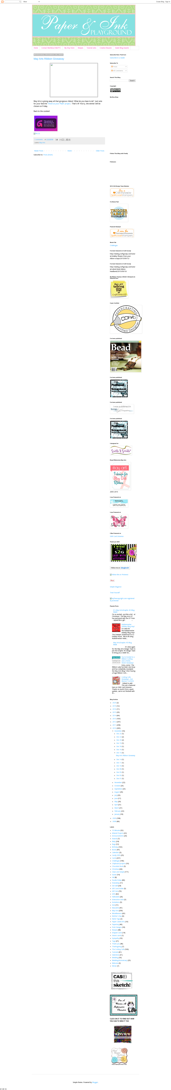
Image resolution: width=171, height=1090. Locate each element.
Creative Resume (106, 48)
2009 (114, 818)
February (117, 811)
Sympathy (115, 938)
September (118, 789)
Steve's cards (116, 935)
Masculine (115, 908)
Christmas (115, 869)
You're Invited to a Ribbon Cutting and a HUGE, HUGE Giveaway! (128, 660)
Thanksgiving (117, 946)
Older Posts (100, 151)
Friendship (115, 883)
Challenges (114, 245)
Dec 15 (119, 753)
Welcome (115, 963)
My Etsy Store (69, 48)
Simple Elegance (115, 587)
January (117, 814)
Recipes (80, 48)
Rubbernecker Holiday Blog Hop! (128, 625)
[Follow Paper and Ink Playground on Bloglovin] (120, 569)
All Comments (118, 71)
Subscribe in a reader (117, 58)
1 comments (39, 139)
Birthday (115, 847)
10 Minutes (116, 830)
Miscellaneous (117, 913)
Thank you (116, 944)
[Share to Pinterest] (69, 139)
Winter (114, 966)
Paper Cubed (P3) (118, 922)
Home (36, 48)
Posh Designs (117, 927)
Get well (115, 886)
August (117, 792)
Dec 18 (119, 746)
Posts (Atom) (48, 155)
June (116, 798)
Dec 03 (119, 775)
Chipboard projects (119, 863)
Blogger (95, 1082)
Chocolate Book (117, 866)
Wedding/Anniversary (119, 960)
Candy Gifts (116, 855)
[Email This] (60, 139)
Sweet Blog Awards (122, 48)
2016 (114, 709)
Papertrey (115, 924)
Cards (114, 858)
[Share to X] (65, 139)
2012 (114, 722)
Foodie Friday (117, 880)
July (115, 795)
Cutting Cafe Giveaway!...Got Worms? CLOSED (128, 679)
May (116, 801)
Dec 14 (119, 759)
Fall (113, 877)
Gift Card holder (118, 888)
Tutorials (115, 952)
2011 (114, 725)
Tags (113, 941)
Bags (114, 844)
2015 (114, 712)
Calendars (115, 852)
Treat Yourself (115, 593)
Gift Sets (115, 891)
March (116, 808)
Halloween (115, 897)
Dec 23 (119, 734)
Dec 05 (119, 772)
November (118, 782)
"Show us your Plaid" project (59, 104)
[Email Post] (56, 139)
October (117, 786)
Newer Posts (38, 151)
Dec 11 (119, 763)
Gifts (113, 894)
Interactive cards (118, 899)
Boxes (114, 850)
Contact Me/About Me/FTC (51, 48)
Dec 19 (119, 743)
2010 (114, 728)
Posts (115, 67)
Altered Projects (117, 833)
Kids (113, 905)
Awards (114, 839)
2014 (114, 715)
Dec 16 (119, 750)
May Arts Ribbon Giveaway (49, 58)
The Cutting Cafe (118, 949)
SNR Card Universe (116, 536)
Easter (114, 875)
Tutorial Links (91, 48)
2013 (114, 719)
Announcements (118, 836)
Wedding (115, 958)
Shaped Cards (117, 933)
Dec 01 (119, 778)
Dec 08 (119, 769)
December (118, 731)
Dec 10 (119, 766)
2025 (114, 703)
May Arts (42, 142)
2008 (114, 821)
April (116, 805)
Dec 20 (119, 740)
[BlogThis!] (63, 139)
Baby (114, 841)
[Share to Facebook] (67, 139)
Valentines (115, 955)
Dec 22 (119, 737)
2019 (114, 706)
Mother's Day (117, 916)
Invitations (116, 902)
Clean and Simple (118, 872)
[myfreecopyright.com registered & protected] (123, 601)
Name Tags (116, 919)
